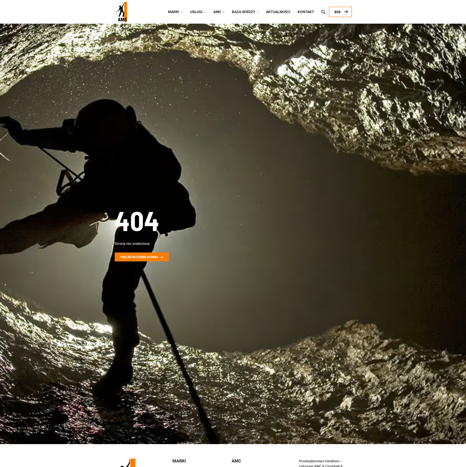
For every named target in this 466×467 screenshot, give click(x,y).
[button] (181, 11)
